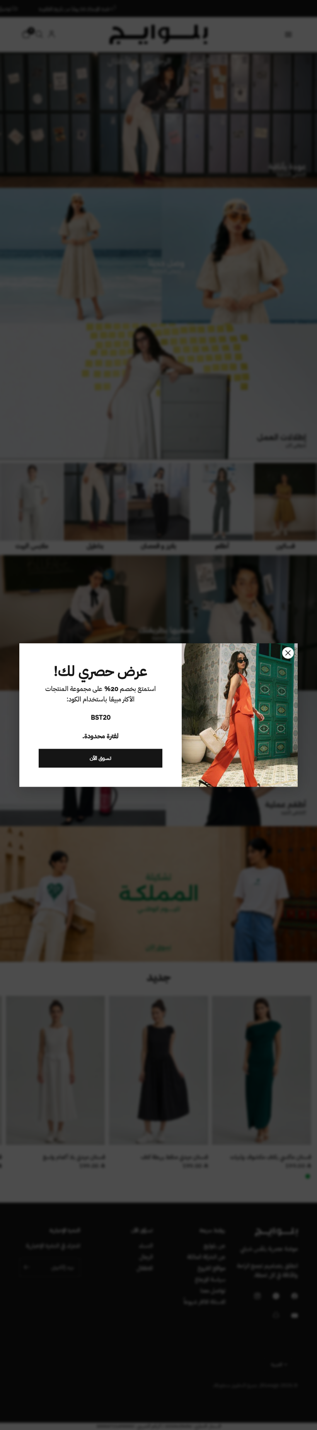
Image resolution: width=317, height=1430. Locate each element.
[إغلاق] (288, 653)
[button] (100, 758)
